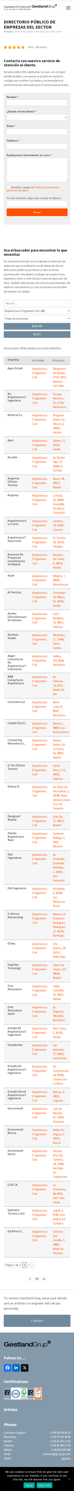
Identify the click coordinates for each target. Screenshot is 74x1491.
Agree (29, 1485)
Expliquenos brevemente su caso (29, 155)
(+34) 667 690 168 (60, 1450)
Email (11, 125)
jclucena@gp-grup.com (56, 1454)
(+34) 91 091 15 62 (60, 1441)
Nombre (12, 97)
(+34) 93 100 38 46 (60, 1437)
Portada (8, 31)
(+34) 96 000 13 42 (60, 1445)
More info (44, 1485)
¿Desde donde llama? (22, 111)
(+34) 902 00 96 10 (60, 1432)
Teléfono (13, 140)
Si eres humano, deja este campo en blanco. (34, 198)
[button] (68, 8)
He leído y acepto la (33, 189)
